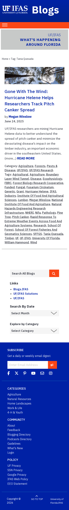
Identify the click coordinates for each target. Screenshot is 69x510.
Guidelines (14, 443)
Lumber (23, 200)
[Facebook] (8, 373)
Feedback (13, 430)
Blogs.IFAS (20, 289)
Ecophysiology (52, 178)
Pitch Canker (20, 217)
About (11, 425)
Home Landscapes (19, 403)
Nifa (38, 212)
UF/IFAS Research (41, 170)
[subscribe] (52, 365)
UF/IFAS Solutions (25, 293)
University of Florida (57, 500)
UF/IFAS (22, 170)
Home (5, 58)
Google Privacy (16, 474)
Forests (40, 166)
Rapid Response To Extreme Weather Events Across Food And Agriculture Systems (33, 221)
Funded (10, 187)
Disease (35, 178)
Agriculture (25, 166)
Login (10, 452)
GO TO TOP (37, 498)
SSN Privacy (15, 470)
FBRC (8, 183)
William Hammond (17, 242)
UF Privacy (14, 465)
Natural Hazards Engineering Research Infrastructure (33, 208)
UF (17, 238)
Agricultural (20, 174)
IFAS (53, 191)
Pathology (49, 212)
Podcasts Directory (19, 439)
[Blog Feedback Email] (42, 373)
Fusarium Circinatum (40, 187)
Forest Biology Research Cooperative (38, 183)
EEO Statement (17, 483)
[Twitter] (16, 373)
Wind (33, 242)
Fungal (20, 187)
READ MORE (26, 158)
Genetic (10, 191)
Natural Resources (19, 399)
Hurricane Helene (36, 191)
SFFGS (37, 234)
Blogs (45, 9)
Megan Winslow (20, 117)
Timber (9, 238)
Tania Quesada (53, 234)
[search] (54, 273)
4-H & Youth (15, 412)
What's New (15, 448)
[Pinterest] (24, 373)
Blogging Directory (19, 434)
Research (40, 225)
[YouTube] (33, 373)
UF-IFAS (25, 238)
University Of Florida (46, 238)
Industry (10, 195)
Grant (20, 191)
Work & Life (14, 408)
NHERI (29, 212)
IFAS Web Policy (17, 479)
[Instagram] (50, 373)
